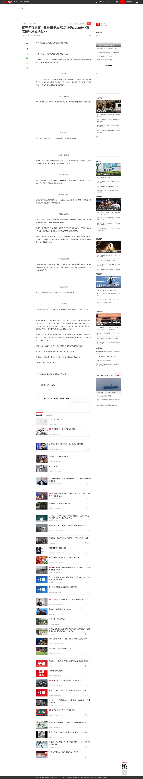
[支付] (113, 2)
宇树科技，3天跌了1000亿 (104, 303)
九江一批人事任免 (55, 419)
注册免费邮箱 (129, 1)
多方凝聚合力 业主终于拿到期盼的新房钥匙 (68, 599)
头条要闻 (99, 98)
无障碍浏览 (26, 1)
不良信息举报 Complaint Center (90, 777)
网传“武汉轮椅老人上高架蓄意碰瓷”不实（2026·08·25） (69, 732)
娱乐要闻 (99, 239)
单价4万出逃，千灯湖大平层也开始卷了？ (58, 398)
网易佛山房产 (30, 23)
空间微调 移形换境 (102, 403)
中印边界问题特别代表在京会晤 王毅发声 (64, 558)
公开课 (111, 375)
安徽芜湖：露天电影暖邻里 (59, 456)
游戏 (102, 375)
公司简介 (60, 777)
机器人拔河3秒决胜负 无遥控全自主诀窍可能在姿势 (68, 722)
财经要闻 (99, 161)
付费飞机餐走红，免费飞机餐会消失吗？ (64, 752)
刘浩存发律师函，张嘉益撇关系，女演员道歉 (108, 269)
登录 (122, 1)
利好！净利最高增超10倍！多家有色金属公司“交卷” (67, 690)
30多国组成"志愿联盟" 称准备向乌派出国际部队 (66, 444)
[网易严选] (108, 2)
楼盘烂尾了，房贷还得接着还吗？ (64, 429)
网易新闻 (103, 23)
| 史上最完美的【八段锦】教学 (106, 356)
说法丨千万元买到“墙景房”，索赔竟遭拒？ (67, 680)
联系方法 (65, 777)
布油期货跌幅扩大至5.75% (58, 671)
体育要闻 (99, 196)
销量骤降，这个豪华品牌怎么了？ (61, 503)
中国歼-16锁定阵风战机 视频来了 (61, 609)
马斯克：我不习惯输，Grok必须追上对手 (107, 290)
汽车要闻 (99, 311)
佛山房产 (99, 32)
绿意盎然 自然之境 (102, 399)
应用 (21, 1)
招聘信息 (70, 777)
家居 (97, 375)
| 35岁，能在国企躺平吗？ (104, 360)
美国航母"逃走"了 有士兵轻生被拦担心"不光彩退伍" (67, 526)
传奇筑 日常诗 (100, 396)
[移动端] (97, 2)
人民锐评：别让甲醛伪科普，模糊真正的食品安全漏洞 (68, 661)
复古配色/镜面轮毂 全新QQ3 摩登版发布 (107, 338)
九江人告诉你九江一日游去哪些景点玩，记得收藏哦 (68, 639)
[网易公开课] (102, 2)
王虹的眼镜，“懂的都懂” (57, 548)
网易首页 (16, 1)
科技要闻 (99, 274)
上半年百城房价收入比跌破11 (104, 56)
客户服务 (75, 777)
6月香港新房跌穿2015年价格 (104, 60)
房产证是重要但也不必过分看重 (63, 710)
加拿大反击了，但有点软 (103, 177)
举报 (90, 35)
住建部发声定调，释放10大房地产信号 (107, 48)
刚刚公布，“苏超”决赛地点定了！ (61, 648)
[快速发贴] (27, 44)
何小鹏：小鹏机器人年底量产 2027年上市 (108, 299)
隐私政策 (80, 777)
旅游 (106, 375)
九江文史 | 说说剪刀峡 (57, 619)
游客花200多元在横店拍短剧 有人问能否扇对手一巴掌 (68, 538)
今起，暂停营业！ (55, 466)
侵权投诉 (105, 777)
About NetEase (54, 777)
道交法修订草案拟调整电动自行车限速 (63, 587)
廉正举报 (100, 777)
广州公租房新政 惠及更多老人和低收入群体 (108, 52)
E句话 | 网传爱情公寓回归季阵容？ (106, 260)
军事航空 (118, 375)
